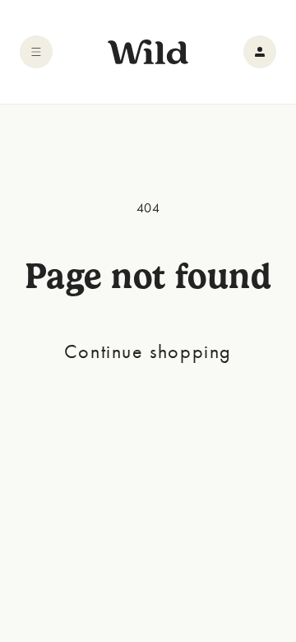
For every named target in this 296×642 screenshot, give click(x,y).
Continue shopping (148, 351)
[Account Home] (259, 51)
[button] (36, 51)
